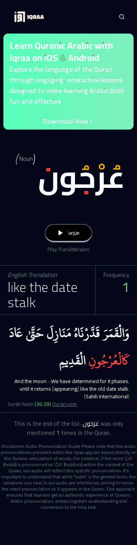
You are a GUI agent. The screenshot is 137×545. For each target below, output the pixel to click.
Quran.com (64, 404)
